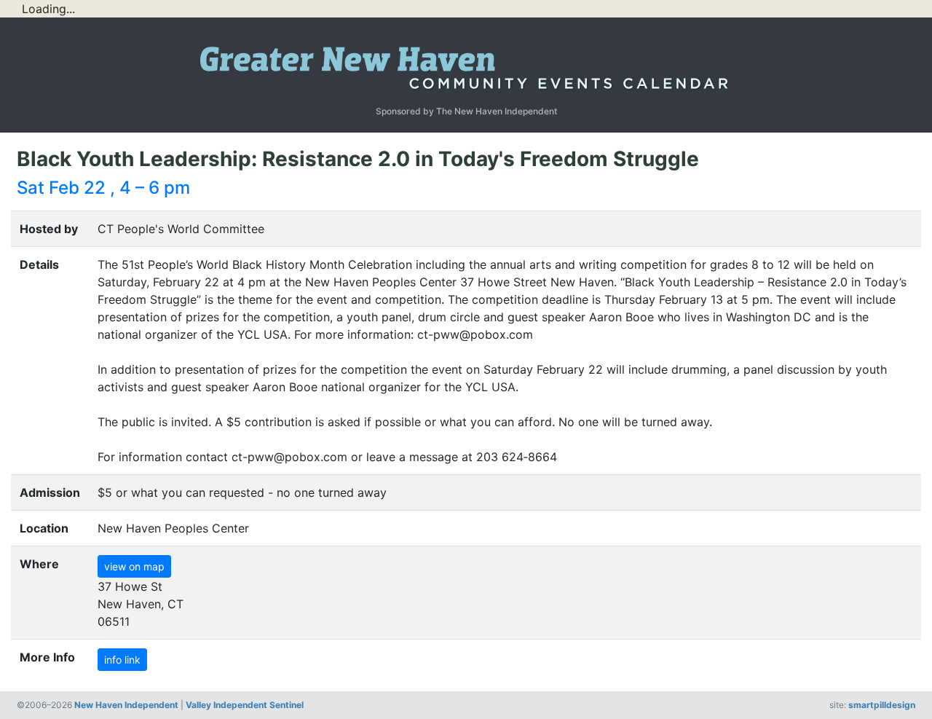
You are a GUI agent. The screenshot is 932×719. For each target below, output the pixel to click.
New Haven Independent (126, 704)
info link (122, 659)
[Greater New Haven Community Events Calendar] (466, 64)
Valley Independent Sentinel (245, 704)
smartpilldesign (881, 704)
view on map (134, 566)
